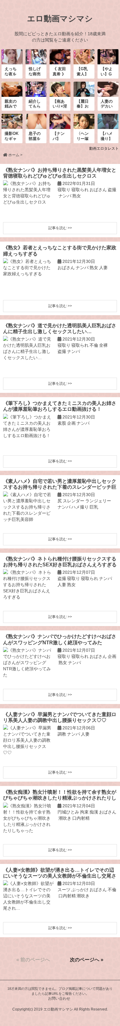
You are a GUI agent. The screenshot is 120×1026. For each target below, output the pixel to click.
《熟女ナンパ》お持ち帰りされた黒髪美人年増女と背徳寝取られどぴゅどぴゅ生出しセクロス (59, 172)
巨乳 (94, 506)
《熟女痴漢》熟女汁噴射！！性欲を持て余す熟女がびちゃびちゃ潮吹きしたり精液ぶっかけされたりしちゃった (59, 795)
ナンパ (64, 195)
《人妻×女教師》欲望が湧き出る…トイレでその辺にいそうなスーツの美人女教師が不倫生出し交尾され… (59, 873)
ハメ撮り (80, 506)
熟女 (76, 195)
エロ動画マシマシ (60, 18)
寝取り (64, 189)
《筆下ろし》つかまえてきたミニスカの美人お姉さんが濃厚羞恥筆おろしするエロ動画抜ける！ (59, 406)
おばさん (98, 189)
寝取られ (80, 189)
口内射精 (81, 818)
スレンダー (73, 500)
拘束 (84, 811)
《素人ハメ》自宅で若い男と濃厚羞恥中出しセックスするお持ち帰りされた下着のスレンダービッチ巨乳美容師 (59, 484)
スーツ (64, 889)
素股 (62, 423)
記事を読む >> (60, 228)
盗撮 (112, 189)
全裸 (103, 345)
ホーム (13, 155)
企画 (71, 423)
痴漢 (94, 811)
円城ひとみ (68, 811)
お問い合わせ (59, 998)
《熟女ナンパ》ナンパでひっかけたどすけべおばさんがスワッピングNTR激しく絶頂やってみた (59, 639)
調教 (62, 734)
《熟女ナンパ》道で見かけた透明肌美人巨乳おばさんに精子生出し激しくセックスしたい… (59, 328)
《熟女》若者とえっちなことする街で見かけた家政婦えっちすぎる (59, 250)
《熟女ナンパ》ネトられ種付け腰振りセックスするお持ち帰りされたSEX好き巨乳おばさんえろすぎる (60, 561)
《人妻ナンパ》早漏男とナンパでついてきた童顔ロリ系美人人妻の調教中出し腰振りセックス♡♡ (59, 717)
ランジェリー (98, 500)
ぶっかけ (80, 889)
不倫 (94, 345)
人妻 (103, 267)
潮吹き (64, 818)
